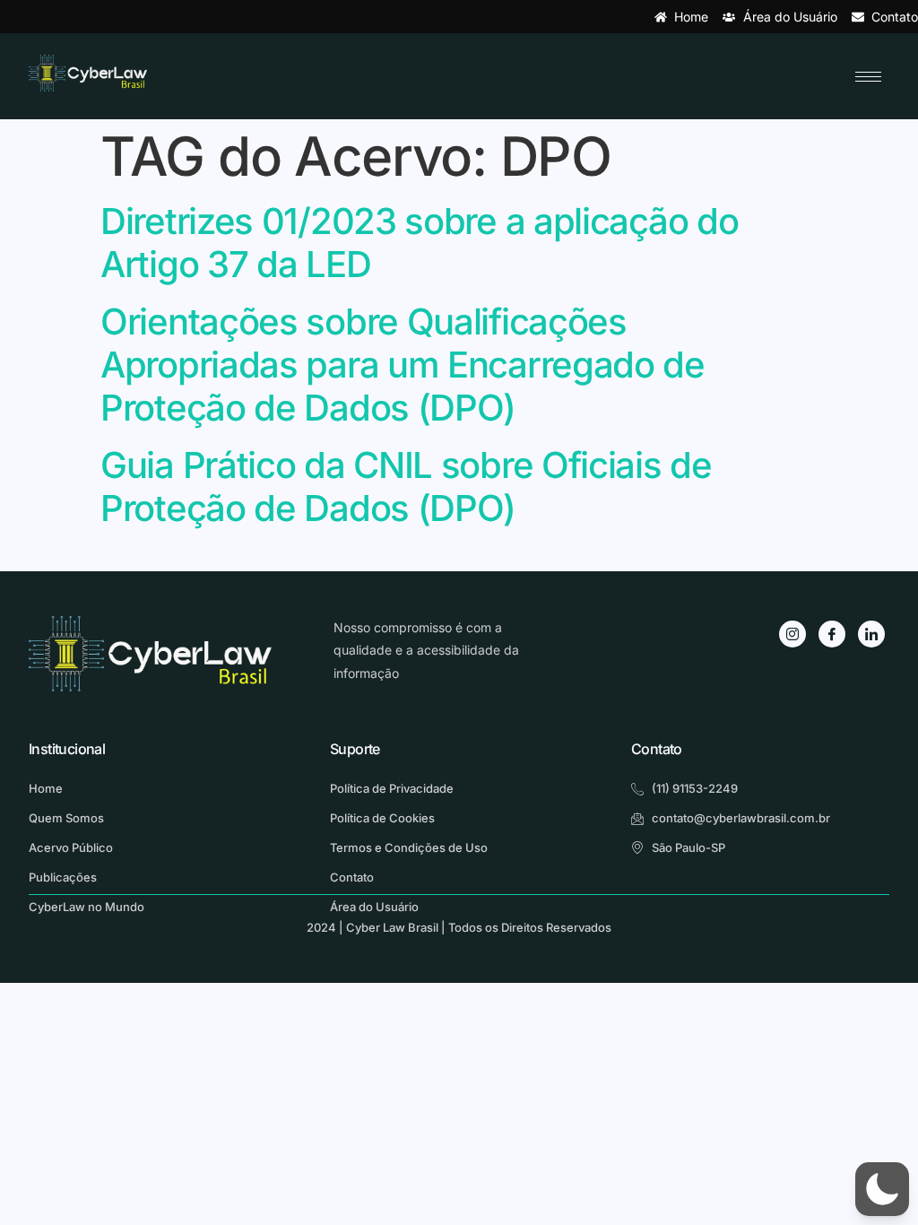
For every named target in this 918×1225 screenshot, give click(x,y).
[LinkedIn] (871, 634)
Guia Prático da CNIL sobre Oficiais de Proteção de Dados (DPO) (406, 486)
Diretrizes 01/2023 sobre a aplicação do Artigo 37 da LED (419, 242)
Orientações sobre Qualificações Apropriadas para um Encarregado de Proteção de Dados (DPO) (402, 365)
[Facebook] (831, 634)
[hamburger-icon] (868, 77)
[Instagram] (792, 634)
